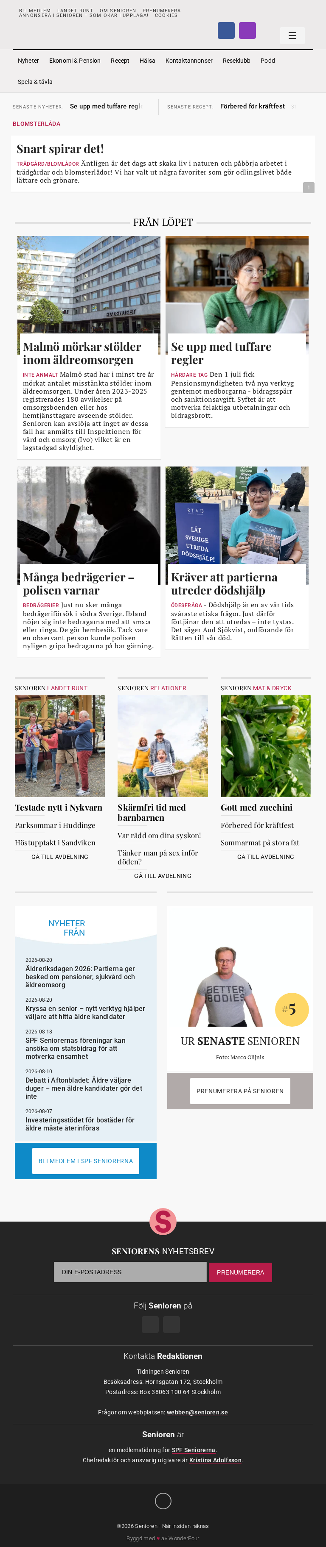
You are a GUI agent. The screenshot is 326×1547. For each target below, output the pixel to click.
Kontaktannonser (189, 60)
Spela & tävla (35, 81)
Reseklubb (236, 60)
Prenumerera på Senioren (240, 1091)
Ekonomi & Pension (75, 60)
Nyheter (28, 60)
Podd (268, 60)
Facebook (226, 30)
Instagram (247, 30)
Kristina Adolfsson (215, 1460)
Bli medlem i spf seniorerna (86, 1161)
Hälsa (147, 60)
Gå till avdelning (60, 857)
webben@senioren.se (197, 1412)
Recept (120, 60)
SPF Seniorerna (194, 1450)
